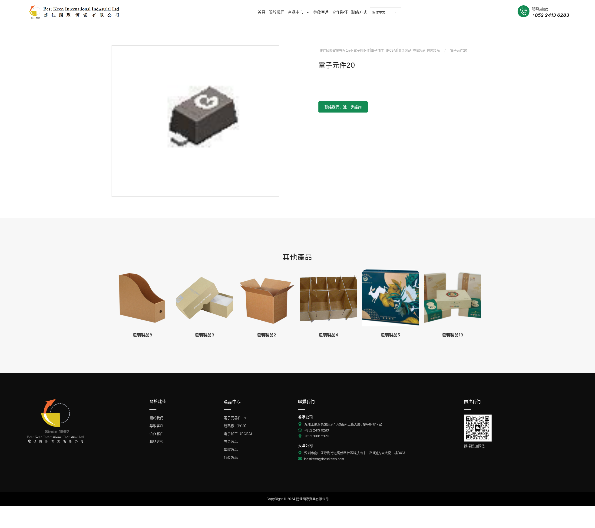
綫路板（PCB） (236, 426)
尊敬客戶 (321, 12)
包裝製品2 (266, 334)
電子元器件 (232, 418)
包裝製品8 (142, 334)
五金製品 (231, 441)
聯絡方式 (359, 12)
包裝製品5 (390, 334)
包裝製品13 (452, 334)
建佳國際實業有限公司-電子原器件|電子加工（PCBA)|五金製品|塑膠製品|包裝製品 (380, 50)
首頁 (261, 12)
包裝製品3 (204, 334)
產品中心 (296, 12)
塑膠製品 (231, 449)
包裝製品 (231, 457)
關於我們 (276, 12)
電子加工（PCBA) (238, 434)
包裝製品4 (328, 334)
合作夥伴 (340, 12)
